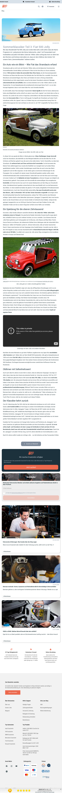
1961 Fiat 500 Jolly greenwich (13, 149)
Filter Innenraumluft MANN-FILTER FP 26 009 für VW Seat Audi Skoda (31, 752)
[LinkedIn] (6, 772)
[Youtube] (16, 767)
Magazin (7, 710)
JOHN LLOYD (5, 281)
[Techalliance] (46, 778)
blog (3, 11)
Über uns (7, 704)
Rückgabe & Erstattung (29, 714)
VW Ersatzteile (9, 731)
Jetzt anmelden (12, 692)
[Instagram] (11, 767)
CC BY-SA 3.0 (21, 149)
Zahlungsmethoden (28, 707)
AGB (41, 704)
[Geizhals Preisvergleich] (46, 772)
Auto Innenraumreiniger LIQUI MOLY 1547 (30, 747)
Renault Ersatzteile (10, 744)
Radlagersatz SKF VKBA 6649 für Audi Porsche (30, 739)
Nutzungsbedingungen (46, 707)
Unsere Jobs (8, 707)
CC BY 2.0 (51, 281)
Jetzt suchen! (31, 467)
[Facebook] (6, 767)
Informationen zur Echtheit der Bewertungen (44, 792)
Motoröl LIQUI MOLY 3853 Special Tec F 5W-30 (31, 734)
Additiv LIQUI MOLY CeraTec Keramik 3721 (31, 729)
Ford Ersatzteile (9, 741)
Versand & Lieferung (28, 710)
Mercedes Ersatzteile (10, 738)
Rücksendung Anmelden (29, 717)
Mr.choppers (5, 149)
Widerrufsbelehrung (45, 710)
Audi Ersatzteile (9, 728)
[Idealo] (48, 766)
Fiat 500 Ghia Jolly (45, 281)
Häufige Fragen (27, 704)
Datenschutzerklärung (17, 493)
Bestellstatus (26, 720)
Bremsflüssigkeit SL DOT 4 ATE (31, 743)
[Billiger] (43, 766)
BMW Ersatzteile (9, 734)
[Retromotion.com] (5, 7)
